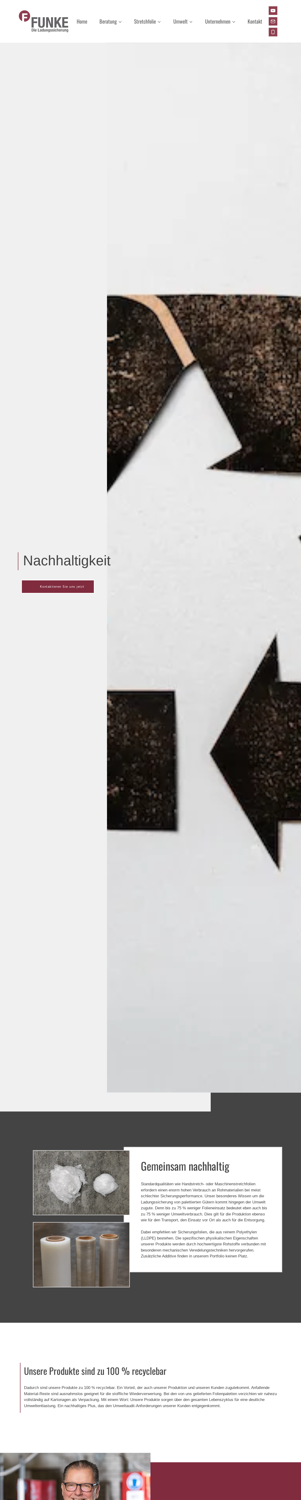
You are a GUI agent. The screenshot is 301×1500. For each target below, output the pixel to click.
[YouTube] (273, 10)
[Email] (273, 21)
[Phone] (273, 32)
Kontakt (255, 21)
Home (82, 21)
